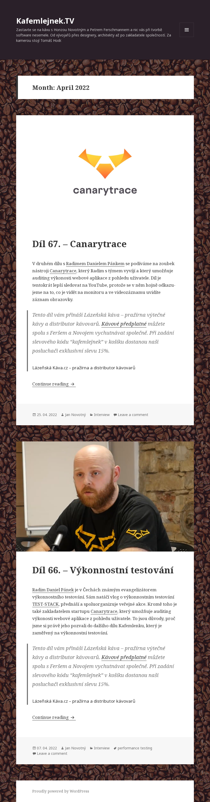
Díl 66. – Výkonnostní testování (103, 570)
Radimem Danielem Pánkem (95, 263)
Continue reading (54, 384)
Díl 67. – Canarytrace (79, 244)
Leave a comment (133, 414)
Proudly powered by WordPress (60, 791)
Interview (102, 414)
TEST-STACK (45, 604)
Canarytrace (63, 271)
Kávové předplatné (123, 323)
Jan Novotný (75, 414)
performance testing (135, 748)
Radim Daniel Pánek (53, 590)
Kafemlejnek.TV (45, 21)
